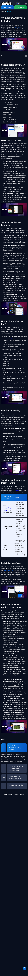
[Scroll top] (24, 968)
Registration (21, 7)
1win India (17, 27)
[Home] (6, 3)
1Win (2, 11)
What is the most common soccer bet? (15, 777)
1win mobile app (8, 570)
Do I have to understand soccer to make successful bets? (16, 768)
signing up (9, 338)
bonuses (16, 490)
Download (7, 7)
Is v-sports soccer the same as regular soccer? (16, 786)
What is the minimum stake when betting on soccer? (15, 747)
